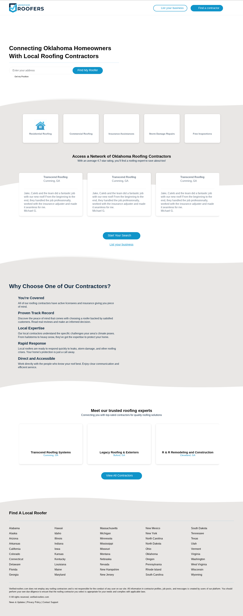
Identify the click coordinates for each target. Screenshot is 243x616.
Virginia (195, 554)
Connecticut (16, 559)
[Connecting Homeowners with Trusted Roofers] (26, 8)
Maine (58, 569)
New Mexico (153, 528)
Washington (198, 559)
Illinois (58, 538)
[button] (230, 8)
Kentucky (60, 559)
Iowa (57, 548)
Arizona (13, 538)
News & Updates (17, 602)
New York (151, 533)
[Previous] (4, 197)
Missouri (105, 548)
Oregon (150, 559)
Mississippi (106, 543)
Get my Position (21, 76)
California (14, 548)
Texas (194, 538)
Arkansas (14, 543)
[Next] (238, 197)
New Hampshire (109, 569)
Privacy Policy (34, 602)
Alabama (14, 528)
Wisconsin (197, 569)
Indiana (59, 543)
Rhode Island (153, 569)
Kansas (59, 554)
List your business (121, 244)
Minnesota (106, 538)
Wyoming (196, 574)
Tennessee (197, 533)
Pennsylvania (154, 564)
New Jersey (107, 574)
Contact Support (50, 602)
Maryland (60, 574)
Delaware (14, 564)
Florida (13, 569)
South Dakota (199, 528)
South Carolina (154, 574)
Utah (194, 543)
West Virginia (199, 564)
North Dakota (153, 543)
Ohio (148, 548)
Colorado (14, 554)
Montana (105, 554)
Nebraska (105, 559)
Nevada (104, 564)
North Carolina (154, 538)
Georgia (14, 574)
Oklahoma (152, 554)
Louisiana (60, 564)
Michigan (105, 533)
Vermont (196, 548)
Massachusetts (109, 528)
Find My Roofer (88, 70)
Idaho (58, 533)
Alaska (13, 533)
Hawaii (59, 528)
